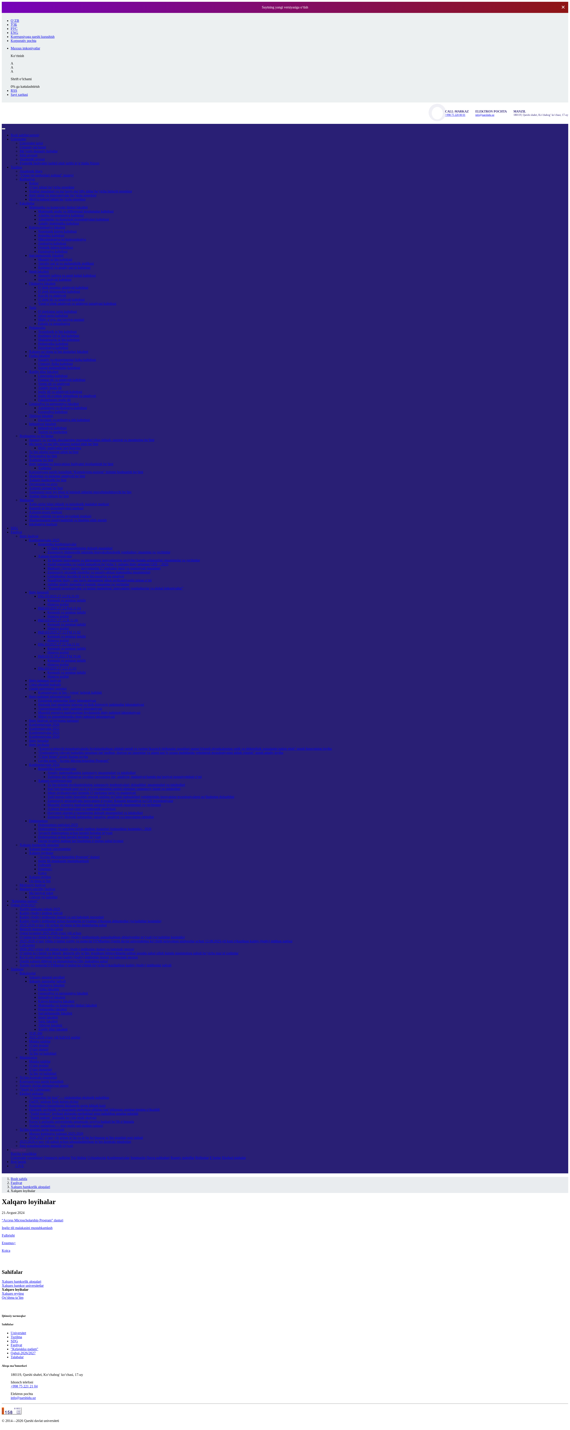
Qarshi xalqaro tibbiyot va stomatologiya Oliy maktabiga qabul (64, 961)
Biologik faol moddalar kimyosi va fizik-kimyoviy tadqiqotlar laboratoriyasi (91, 704)
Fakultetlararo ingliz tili (54, 400)
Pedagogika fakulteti (52, 1009)
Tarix (32, 307)
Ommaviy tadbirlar (57, 1158)
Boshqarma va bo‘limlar (36, 436)
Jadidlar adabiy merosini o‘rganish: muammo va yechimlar (88, 584)
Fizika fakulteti (39, 356)
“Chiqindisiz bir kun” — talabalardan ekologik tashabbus (69, 1097)
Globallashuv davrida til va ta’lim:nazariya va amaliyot (85, 576)
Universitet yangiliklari (27, 1158)
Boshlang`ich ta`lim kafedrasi (58, 336)
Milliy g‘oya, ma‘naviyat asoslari (61, 319)
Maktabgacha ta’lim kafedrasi (58, 340)
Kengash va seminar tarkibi (66, 600)
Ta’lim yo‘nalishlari (42, 1053)
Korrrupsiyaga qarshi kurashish (41, 1081)
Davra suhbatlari (158, 1158)
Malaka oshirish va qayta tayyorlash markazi (60, 516)
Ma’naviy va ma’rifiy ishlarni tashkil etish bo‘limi (63, 444)
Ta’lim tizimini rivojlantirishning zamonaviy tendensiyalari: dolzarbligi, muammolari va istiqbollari (116, 785)
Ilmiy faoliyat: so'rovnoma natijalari (54, 720)
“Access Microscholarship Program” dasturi (69, 857)
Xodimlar (44, 468)
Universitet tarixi (31, 143)
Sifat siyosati (28, 155)
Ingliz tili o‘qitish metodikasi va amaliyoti (67, 396)
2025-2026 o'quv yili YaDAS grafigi (54, 1037)
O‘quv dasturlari (40, 1069)
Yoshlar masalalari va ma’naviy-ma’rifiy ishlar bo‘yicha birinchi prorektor (80, 191)
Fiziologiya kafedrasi (52, 251)
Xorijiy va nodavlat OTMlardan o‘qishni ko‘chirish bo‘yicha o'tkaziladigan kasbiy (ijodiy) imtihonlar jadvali (95, 965)
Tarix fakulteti (48, 1021)
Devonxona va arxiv (43, 484)
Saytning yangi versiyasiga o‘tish (285, 7)
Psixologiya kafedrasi (53, 348)
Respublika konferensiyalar (57, 544)
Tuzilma (16, 167)
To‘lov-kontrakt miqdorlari (38, 1077)
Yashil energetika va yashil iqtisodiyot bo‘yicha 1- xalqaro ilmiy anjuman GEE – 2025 (107, 564)
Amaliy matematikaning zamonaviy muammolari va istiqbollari (91, 773)
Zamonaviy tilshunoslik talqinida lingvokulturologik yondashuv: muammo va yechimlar (108, 552)
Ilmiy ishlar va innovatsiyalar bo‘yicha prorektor (62, 195)
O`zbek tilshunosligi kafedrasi (59, 291)
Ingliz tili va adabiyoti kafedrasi (60, 392)
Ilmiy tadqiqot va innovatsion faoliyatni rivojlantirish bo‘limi (71, 464)
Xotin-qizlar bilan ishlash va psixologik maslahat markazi (69, 504)
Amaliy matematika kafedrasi (58, 223)
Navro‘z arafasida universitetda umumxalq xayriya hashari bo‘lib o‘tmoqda (81, 1121)
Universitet (18, 139)
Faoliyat (16, 532)
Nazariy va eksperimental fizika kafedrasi (67, 360)
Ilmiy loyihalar (39, 745)
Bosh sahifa (25, 135)
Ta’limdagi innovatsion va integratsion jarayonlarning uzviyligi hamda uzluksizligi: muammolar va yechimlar (123, 560)
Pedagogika (37, 327)
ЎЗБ (14, 25)
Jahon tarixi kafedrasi (53, 315)
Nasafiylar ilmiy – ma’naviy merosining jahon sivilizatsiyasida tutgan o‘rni (99, 580)
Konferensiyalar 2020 (44, 737)
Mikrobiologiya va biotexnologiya (62, 239)
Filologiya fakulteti (42, 283)
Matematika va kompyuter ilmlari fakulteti (58, 207)
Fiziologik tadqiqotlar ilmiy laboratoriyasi (67, 700)
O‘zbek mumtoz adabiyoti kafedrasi (63, 287)
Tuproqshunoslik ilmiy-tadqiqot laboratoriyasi (70, 708)
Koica (42, 873)
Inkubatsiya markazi (43, 524)
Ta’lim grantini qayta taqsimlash (42, 1129)
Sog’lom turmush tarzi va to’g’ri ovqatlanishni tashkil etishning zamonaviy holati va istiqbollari (113, 789)
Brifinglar (202, 1158)
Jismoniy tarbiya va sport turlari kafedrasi (67, 275)
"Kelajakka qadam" (24, 901)
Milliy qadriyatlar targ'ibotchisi (59, 448)
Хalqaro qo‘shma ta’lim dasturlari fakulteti (58, 352)
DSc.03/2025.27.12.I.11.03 (57, 668)
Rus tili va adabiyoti (52, 295)
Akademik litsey (31, 171)
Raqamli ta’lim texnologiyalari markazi (56, 508)
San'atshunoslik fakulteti (55, 1013)
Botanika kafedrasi (51, 235)
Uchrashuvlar (96, 1158)
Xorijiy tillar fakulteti (43, 372)
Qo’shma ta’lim (40, 881)
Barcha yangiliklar (24, 1154)
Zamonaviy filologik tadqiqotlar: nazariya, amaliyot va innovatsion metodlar (100, 817)
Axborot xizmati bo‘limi (46, 488)
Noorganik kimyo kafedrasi (57, 231)
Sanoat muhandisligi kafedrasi (59, 368)
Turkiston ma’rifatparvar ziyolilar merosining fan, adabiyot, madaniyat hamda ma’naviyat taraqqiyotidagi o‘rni (124, 777)
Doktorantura (38, 821)
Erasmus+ (45, 869)
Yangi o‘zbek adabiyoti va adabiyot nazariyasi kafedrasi (77, 303)
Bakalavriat (28, 973)
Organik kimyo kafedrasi (55, 247)
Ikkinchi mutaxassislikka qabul (41, 929)
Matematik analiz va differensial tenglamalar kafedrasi (76, 211)
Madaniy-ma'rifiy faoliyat (37, 889)
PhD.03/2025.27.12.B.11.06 (58, 620)
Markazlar (27, 500)
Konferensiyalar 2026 (44, 724)
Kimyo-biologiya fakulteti (47, 227)
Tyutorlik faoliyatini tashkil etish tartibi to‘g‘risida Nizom (59, 163)
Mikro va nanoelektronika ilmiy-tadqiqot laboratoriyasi (76, 716)
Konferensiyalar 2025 (44, 540)
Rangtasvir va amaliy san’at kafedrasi (64, 267)
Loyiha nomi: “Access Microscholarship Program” (73, 761)
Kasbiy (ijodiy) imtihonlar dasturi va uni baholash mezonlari (62, 917)
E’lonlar (215, 1158)
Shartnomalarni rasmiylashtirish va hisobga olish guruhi (68, 520)
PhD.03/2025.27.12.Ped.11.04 (59, 608)
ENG (14, 33)
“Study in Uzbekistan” (35, 1089)
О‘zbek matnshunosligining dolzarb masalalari (79, 548)
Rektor (34, 183)
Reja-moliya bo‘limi (43, 456)
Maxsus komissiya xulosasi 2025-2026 (56, 1133)
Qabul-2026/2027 (23, 905)
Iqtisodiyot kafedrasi (52, 428)
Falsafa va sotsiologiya (54, 323)
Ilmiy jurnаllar (39, 741)
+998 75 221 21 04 (24, 1386)
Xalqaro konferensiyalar (55, 556)
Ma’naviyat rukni (41, 893)
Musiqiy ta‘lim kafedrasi (55, 259)
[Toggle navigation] (3, 128)
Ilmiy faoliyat (29, 536)
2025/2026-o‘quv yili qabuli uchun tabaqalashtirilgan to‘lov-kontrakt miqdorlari (75, 1142)
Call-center (27, 945)
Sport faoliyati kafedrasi (54, 279)
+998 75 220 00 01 (455, 115)
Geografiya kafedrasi (52, 412)
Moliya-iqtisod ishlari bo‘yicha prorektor (57, 199)
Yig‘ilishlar (78, 1158)
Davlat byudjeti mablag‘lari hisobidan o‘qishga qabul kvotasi (80, 841)
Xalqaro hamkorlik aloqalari (39, 845)
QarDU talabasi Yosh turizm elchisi (53, 1101)
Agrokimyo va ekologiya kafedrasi (62, 408)
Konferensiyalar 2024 (44, 765)
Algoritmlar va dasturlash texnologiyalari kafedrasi (73, 219)
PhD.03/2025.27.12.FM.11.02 (59, 632)
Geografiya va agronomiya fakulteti (54, 404)
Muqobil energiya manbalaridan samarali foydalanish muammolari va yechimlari (104, 805)
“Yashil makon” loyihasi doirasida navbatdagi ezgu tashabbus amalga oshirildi (83, 1113)
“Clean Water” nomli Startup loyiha (63, 757)
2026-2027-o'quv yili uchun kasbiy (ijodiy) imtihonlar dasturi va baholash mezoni (77, 949)
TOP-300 (35, 1033)
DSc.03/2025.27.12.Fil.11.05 (58, 596)
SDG (14, 528)
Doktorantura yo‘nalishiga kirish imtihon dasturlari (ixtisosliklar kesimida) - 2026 (94, 829)
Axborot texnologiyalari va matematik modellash (81, 809)
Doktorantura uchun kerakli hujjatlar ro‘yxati (69, 837)
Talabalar (17, 969)
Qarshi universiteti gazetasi (48, 688)
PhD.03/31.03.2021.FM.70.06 (59, 656)
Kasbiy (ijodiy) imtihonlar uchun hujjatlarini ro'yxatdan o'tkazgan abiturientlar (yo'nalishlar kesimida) (90, 921)
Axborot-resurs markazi (45, 512)
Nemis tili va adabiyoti (54, 384)
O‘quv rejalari (39, 1045)
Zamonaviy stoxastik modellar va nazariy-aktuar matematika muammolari (98, 572)
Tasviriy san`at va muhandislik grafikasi (66, 263)
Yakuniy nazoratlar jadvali (47, 981)
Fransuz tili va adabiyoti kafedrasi (61, 380)
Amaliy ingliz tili (50, 388)
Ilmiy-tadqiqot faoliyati (45, 680)
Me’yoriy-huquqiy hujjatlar (39, 151)
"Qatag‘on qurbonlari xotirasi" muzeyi (46, 175)
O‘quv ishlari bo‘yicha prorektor (51, 187)
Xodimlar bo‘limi (41, 460)
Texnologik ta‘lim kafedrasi (57, 331)
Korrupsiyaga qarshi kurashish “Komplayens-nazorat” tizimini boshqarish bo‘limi (86, 472)
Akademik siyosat (32, 159)
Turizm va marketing (52, 432)
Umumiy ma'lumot (33, 147)
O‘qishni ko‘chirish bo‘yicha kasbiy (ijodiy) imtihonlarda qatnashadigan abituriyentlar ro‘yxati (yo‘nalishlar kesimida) (102, 937)
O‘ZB (15, 21)
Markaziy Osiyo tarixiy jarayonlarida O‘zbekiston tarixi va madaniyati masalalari (104, 568)
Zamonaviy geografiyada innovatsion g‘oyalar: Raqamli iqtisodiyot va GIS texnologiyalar (110, 801)
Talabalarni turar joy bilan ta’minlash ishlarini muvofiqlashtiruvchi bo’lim (80, 492)
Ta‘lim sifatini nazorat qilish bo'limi (53, 452)
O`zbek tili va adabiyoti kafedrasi (61, 299)
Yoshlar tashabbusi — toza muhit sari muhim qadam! (66, 1125)
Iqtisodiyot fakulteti (42, 424)
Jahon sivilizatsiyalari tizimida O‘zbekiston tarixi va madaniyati (91, 793)
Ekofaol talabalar (31, 1093)
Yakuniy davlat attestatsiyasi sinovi (44, 1085)
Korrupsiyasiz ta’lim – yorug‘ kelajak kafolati (70, 692)
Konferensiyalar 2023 (44, 732)
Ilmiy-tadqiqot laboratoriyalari (50, 696)
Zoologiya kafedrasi (52, 243)
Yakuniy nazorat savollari (47, 977)
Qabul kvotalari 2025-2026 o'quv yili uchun (50, 933)
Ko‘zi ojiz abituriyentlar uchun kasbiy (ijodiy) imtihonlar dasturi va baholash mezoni (79, 957)
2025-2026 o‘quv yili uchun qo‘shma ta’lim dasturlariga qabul (63, 925)
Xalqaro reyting (40, 877)
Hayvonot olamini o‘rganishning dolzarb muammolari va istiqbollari (95, 813)
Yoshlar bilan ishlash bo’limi (49, 496)
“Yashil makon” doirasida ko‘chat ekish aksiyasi (62, 1117)
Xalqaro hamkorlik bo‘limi (47, 480)
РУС (14, 29)
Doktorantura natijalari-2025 (58, 825)
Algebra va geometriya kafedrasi (61, 215)
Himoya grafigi (58, 604)
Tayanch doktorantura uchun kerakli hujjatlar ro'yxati (75, 833)
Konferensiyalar (118, 1158)
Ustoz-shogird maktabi (45, 684)
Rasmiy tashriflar (182, 1158)
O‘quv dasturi (38, 1049)
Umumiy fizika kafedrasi (55, 364)
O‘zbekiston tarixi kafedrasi (57, 311)
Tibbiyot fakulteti (41, 416)
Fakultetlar (27, 203)
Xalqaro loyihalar (41, 853)
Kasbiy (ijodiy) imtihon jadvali (41, 913)
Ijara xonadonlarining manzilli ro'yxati (46, 1146)
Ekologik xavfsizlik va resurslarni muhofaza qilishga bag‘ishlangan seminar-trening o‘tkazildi (94, 1109)
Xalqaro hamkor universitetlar (50, 849)
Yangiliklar (18, 1150)
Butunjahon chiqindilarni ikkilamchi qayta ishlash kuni (67, 1105)
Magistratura (28, 1057)
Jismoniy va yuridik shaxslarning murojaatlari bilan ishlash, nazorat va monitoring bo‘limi (91, 440)
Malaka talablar (40, 1041)
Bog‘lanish (18, 1162)
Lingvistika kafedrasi (52, 376)
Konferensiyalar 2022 (44, 728)
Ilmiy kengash (39, 592)
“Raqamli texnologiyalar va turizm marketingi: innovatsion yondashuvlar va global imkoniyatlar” (115, 588)
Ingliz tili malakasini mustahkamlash (63, 861)
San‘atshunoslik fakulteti (46, 255)
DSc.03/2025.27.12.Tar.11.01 (59, 644)
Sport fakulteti (39, 271)
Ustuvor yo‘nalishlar (43, 897)
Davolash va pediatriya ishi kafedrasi (64, 420)
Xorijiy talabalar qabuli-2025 (40, 909)
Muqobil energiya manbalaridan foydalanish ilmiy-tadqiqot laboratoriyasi (89, 712)
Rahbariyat (27, 179)
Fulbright (44, 865)
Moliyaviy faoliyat (32, 885)
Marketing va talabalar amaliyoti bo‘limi (57, 476)
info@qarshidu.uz (484, 115)
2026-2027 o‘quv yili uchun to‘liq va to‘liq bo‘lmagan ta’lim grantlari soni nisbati (86, 1137)
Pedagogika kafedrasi (53, 344)
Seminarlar (138, 1158)
